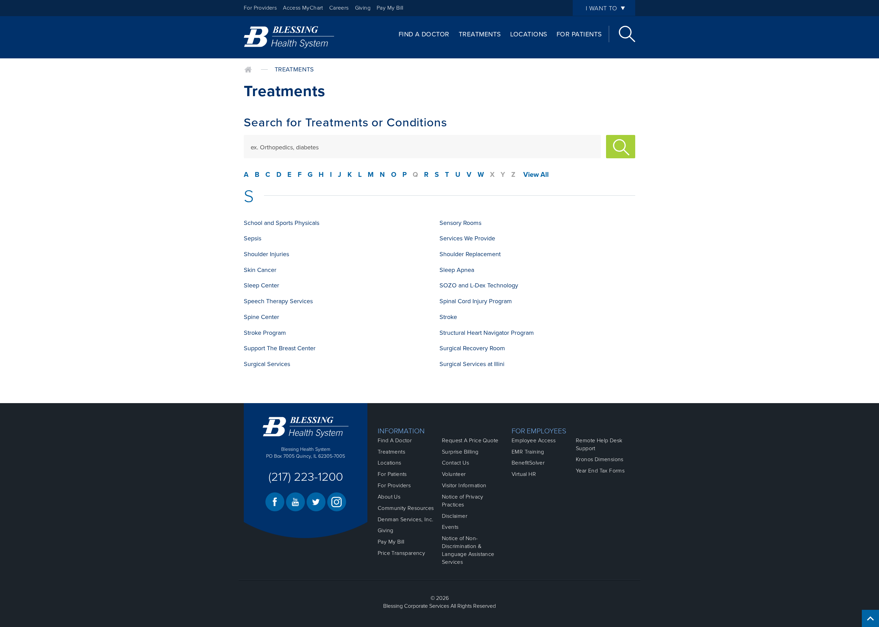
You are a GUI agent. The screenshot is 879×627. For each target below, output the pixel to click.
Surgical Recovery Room (472, 348)
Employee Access (534, 440)
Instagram (336, 501)
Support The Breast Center (280, 348)
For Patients (579, 34)
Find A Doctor (424, 34)
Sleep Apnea (457, 270)
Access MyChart (303, 7)
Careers (339, 7)
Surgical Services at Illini (472, 364)
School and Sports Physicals (281, 223)
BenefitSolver (528, 462)
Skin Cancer (260, 270)
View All (536, 175)
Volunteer (454, 474)
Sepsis (252, 238)
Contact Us (455, 462)
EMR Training (528, 451)
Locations (528, 34)
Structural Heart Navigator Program (487, 333)
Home (248, 69)
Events (450, 527)
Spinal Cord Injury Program (476, 301)
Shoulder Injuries (266, 254)
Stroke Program (265, 333)
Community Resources (406, 508)
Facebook (274, 501)
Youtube (295, 501)
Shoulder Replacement (470, 254)
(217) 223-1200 (306, 477)
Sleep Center (261, 285)
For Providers (260, 7)
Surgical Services (267, 364)
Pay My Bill (390, 7)
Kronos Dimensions (600, 459)
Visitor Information (464, 485)
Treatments (480, 34)
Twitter (316, 501)
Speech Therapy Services (278, 301)
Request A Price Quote (470, 440)
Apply (620, 146)
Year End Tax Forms (600, 470)
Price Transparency (401, 553)
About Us (389, 496)
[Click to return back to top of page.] (870, 618)
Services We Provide (467, 238)
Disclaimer (454, 516)
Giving (362, 7)
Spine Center (261, 317)
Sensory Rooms (460, 223)
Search (627, 34)
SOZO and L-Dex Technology (479, 285)
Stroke (448, 317)
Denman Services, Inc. (405, 519)
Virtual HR (524, 474)
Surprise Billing (460, 451)
